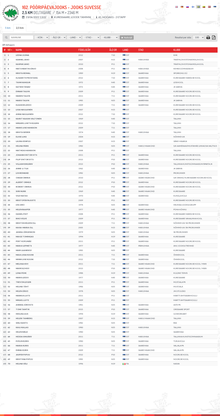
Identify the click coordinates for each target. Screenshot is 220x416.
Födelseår (84, 49)
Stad (140, 49)
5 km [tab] (7, 27)
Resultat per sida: (183, 37)
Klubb (176, 49)
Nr (9, 49)
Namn (19, 49)
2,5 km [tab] (20, 27)
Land (125, 49)
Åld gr (113, 49)
